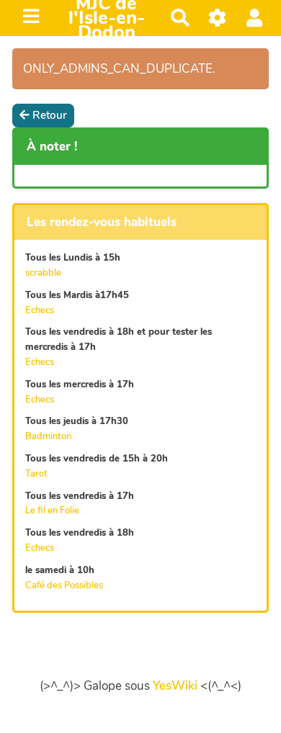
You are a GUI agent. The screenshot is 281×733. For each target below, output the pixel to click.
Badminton (48, 436)
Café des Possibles (64, 585)
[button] (254, 18)
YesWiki (175, 686)
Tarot (36, 473)
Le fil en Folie (52, 510)
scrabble (43, 272)
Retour (49, 115)
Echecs (39, 310)
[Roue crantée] (217, 18)
